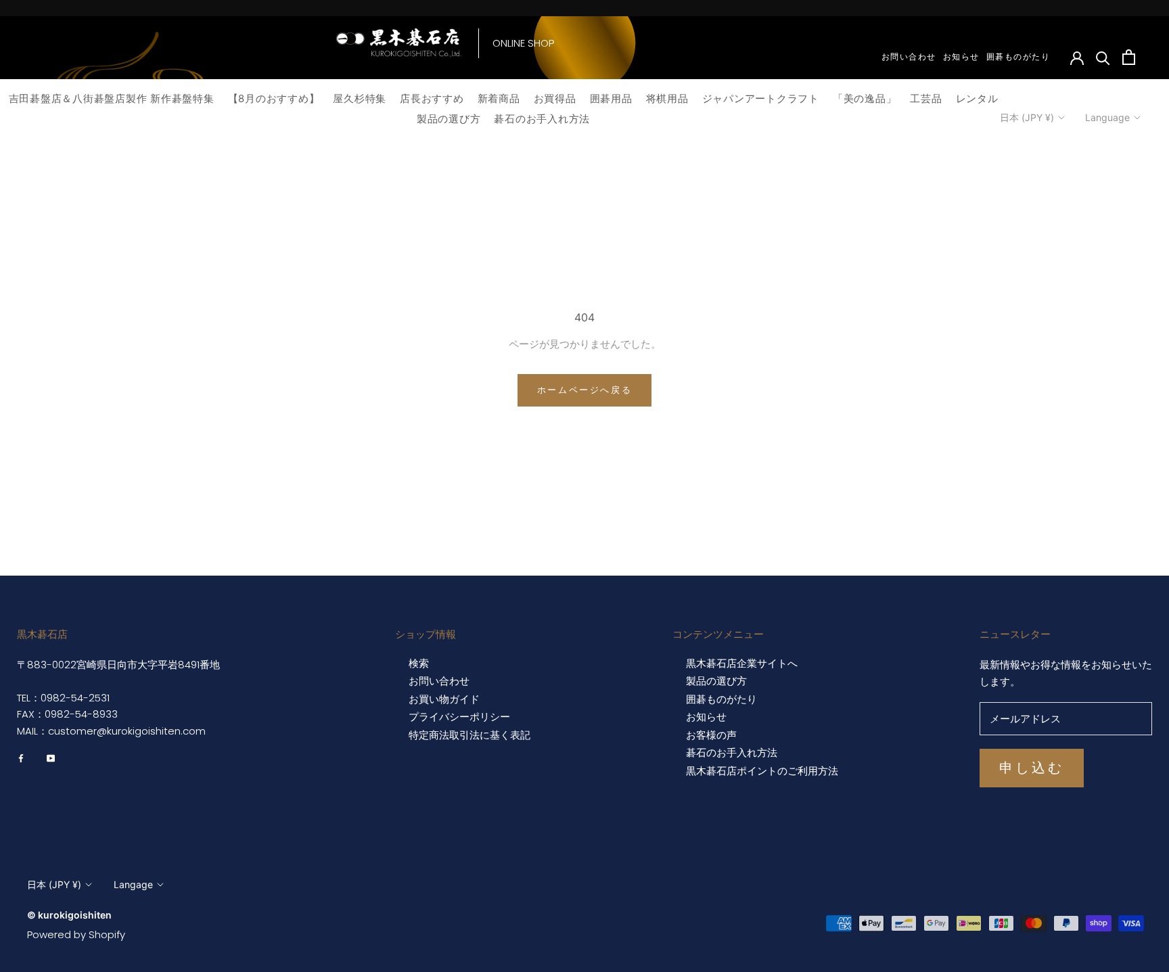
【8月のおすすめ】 (274, 98)
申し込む (1031, 768)
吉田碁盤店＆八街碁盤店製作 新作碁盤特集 (111, 98)
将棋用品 (667, 98)
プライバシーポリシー (459, 717)
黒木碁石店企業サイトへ (742, 663)
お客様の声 (711, 735)
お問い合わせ (908, 56)
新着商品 (499, 98)
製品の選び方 (449, 118)
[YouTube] (51, 758)
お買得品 (555, 98)
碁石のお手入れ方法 (542, 118)
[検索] (1103, 57)
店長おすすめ (432, 98)
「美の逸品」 (865, 98)
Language (1107, 117)
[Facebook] (21, 758)
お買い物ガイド (444, 699)
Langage (133, 884)
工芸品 (926, 98)
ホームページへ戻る (584, 389)
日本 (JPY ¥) (1027, 117)
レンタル (977, 98)
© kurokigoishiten (69, 915)
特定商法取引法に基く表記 (469, 735)
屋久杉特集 (359, 98)
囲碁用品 (611, 98)
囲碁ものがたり (1018, 56)
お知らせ (961, 56)
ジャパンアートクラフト (760, 98)
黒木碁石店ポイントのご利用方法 (762, 771)
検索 (419, 663)
